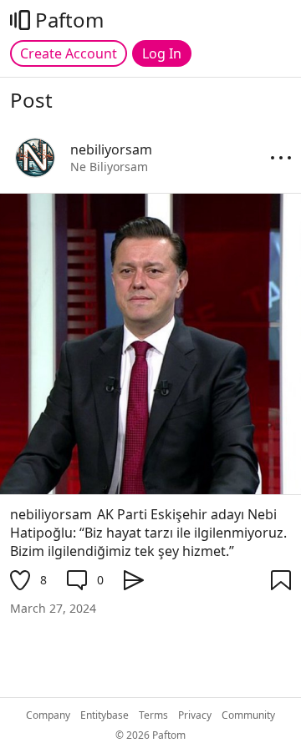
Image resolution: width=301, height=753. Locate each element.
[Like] (20, 580)
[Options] (281, 158)
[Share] (134, 580)
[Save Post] (281, 580)
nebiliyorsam (51, 514)
